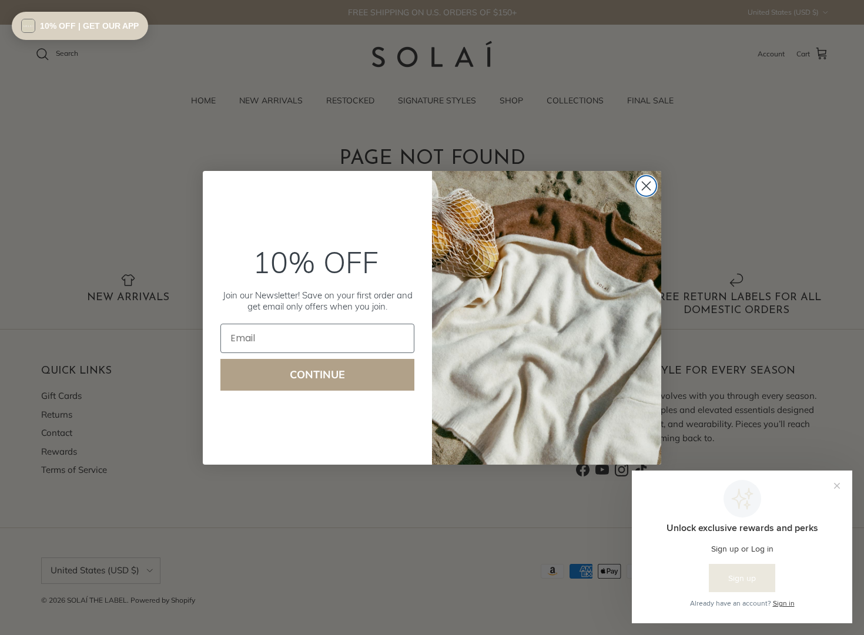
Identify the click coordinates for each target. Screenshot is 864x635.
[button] (80, 26)
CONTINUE (317, 374)
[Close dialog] (646, 186)
